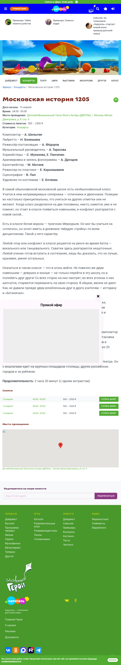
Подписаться (105, 496)
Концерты (29, 80)
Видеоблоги (99, 527)
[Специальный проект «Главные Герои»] (83, 8)
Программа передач (12, 529)
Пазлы (38, 534)
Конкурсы (69, 531)
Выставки (69, 80)
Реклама (10, 631)
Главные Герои (13, 619)
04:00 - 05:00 (39, 399)
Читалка (68, 544)
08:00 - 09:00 (39, 406)
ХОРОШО (113, 660)
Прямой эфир (51, 305)
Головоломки (42, 539)
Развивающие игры (45, 530)
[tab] (67, 600)
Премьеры (69, 527)
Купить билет (108, 399)
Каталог (10, 523)
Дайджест (11, 80)
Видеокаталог (100, 519)
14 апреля (8, 413)
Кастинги (68, 536)
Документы (12, 637)
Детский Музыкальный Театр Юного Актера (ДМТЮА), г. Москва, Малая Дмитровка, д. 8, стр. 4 (45, 469)
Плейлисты (98, 523)
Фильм (9, 534)
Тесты (66, 540)
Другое (102, 80)
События (68, 523)
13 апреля (8, 399)
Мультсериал (12, 547)
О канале (10, 625)
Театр (43, 80)
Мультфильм (12, 543)
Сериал (9, 539)
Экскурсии (86, 80)
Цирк (55, 80)
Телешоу (10, 551)
